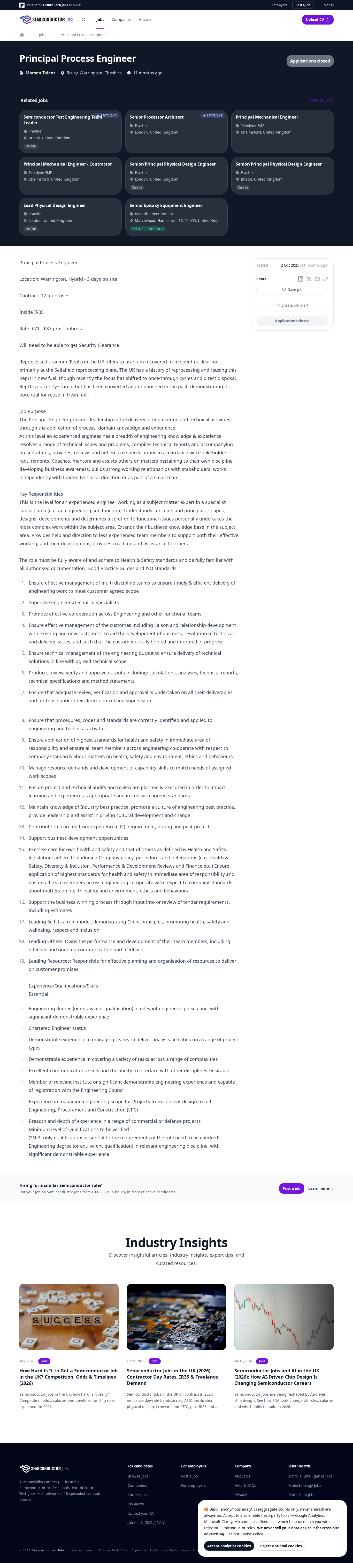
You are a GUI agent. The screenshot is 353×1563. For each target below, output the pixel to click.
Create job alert (294, 305)
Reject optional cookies (281, 1545)
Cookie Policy (252, 1533)
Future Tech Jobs (55, 5)
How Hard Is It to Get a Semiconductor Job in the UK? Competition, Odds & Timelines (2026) (68, 1376)
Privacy (241, 1494)
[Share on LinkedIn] (300, 279)
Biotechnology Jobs (304, 1485)
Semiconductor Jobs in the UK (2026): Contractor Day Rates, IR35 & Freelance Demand (172, 1376)
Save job (295, 289)
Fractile (35, 131)
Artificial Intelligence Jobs (310, 1476)
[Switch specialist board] (83, 19)
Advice (145, 19)
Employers (279, 5)
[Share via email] (317, 279)
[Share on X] (309, 279)
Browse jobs (138, 1476)
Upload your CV (141, 1513)
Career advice (139, 1494)
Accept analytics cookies (229, 1545)
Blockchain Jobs (301, 1494)
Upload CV (315, 19)
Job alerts (136, 1504)
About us (242, 1476)
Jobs (100, 19)
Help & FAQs (245, 1485)
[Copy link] (325, 279)
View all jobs (322, 100)
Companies (122, 19)
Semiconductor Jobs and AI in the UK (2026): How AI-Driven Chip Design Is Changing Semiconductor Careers (276, 1376)
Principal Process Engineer (84, 34)
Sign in (329, 5)
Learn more (321, 1188)
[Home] (22, 34)
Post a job (302, 5)
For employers (193, 1485)
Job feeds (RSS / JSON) (146, 1522)
